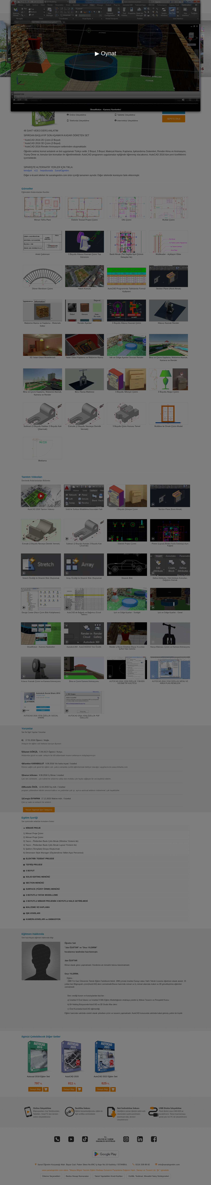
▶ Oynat (105, 53)
